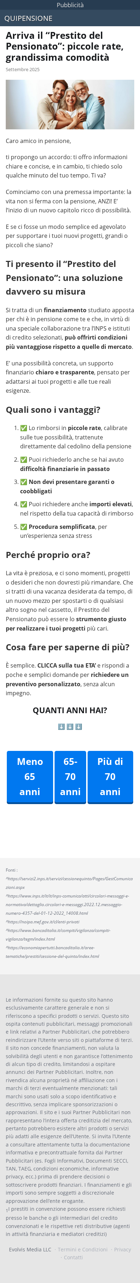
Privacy (122, 1249)
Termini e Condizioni (83, 1249)
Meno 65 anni (30, 776)
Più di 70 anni (110, 776)
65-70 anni (70, 776)
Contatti (73, 1257)
